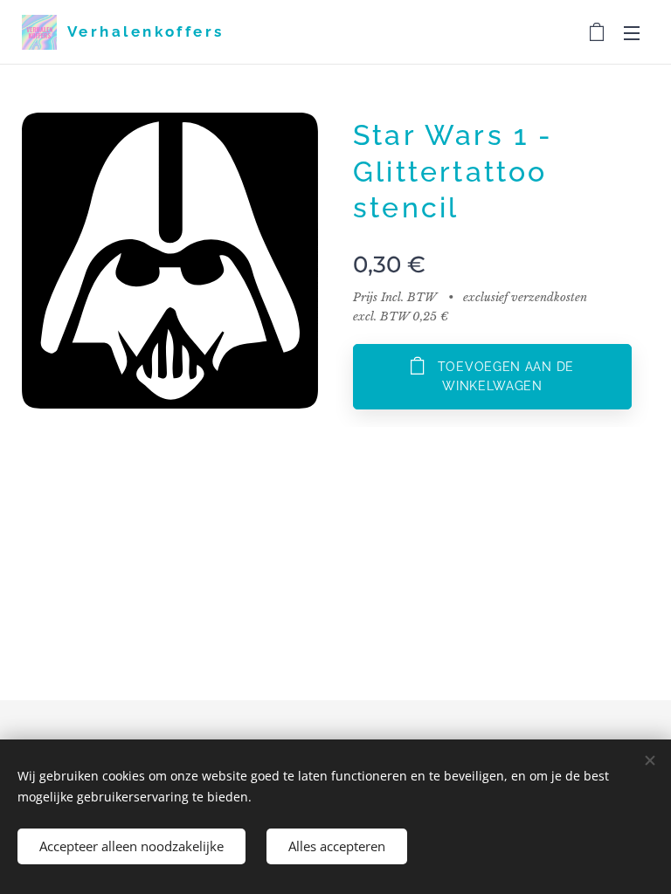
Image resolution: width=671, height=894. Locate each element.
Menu (631, 32)
